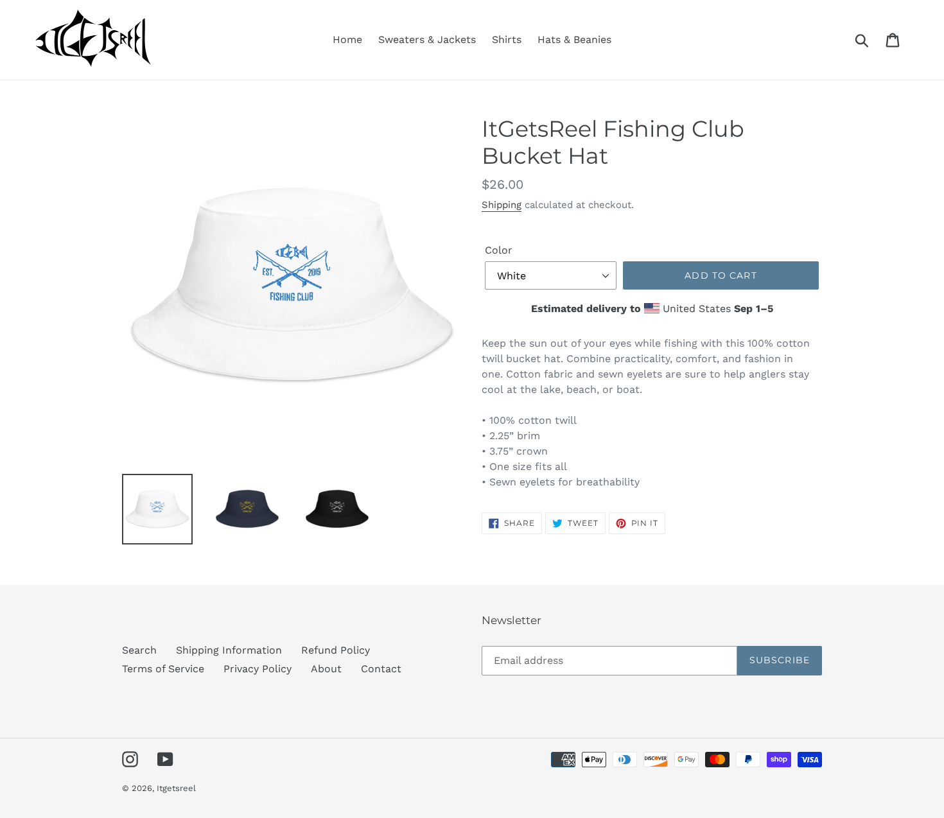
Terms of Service (163, 669)
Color (498, 250)
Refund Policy (335, 650)
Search (139, 650)
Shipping (501, 205)
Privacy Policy (257, 669)
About (326, 669)
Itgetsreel (176, 788)
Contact (381, 669)
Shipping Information (229, 650)
